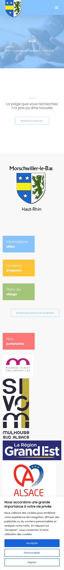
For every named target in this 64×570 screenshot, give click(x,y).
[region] (32, 533)
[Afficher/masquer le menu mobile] (57, 7)
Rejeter (32, 562)
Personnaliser (32, 553)
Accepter (32, 543)
